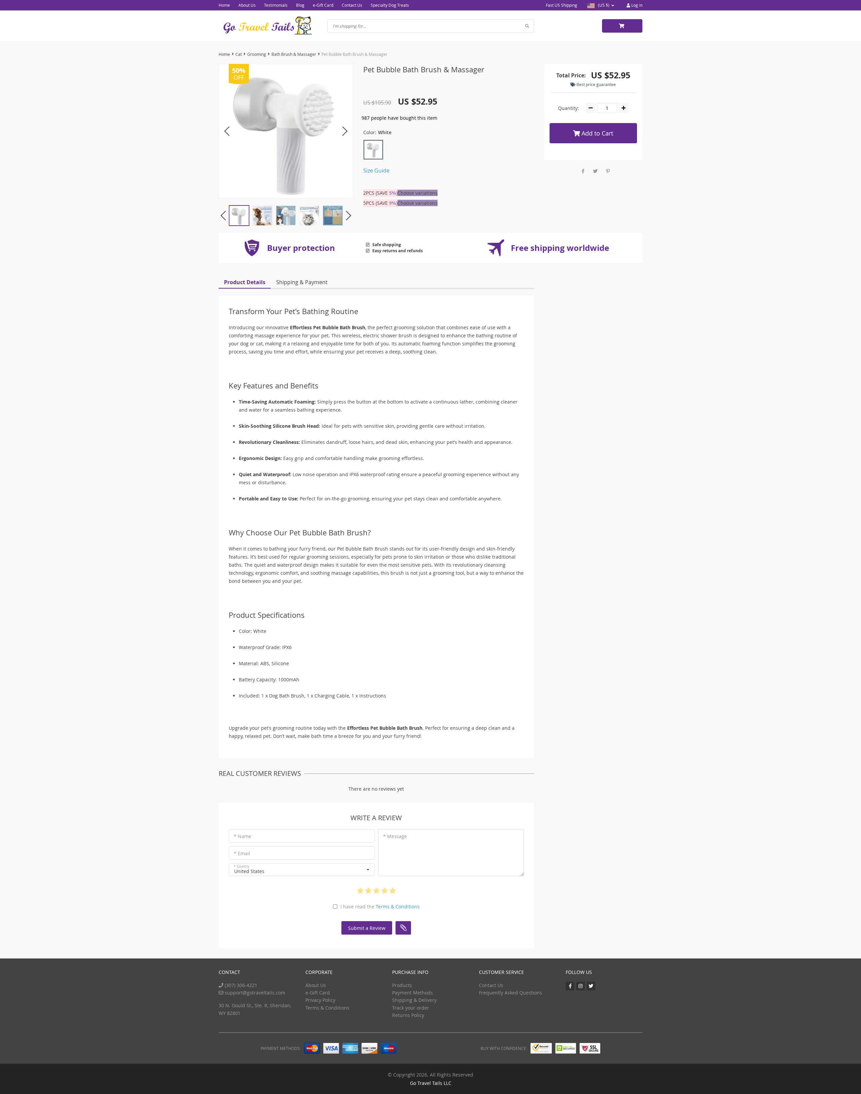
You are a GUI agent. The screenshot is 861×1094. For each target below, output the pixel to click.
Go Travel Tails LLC (430, 1083)
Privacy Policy (320, 1000)
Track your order (410, 1008)
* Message (395, 836)
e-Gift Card (323, 5)
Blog (300, 5)
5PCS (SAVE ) (380, 203)
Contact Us (352, 5)
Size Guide (376, 170)
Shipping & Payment (302, 282)
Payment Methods (412, 992)
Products (402, 985)
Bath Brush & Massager (293, 54)
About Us (247, 5)
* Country (241, 866)
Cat (238, 54)
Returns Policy (408, 1015)
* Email (242, 853)
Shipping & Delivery (414, 1000)
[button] (302, 869)
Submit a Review (366, 928)
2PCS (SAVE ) (380, 193)
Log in (636, 5)
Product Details (244, 282)
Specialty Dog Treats (390, 5)
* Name (242, 836)
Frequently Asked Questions (510, 992)
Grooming (256, 54)
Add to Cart (596, 133)
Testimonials (276, 5)
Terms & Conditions (398, 906)
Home (224, 5)
